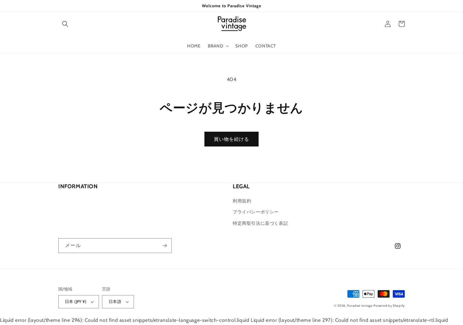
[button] (65, 24)
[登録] (164, 245)
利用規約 (242, 201)
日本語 (115, 301)
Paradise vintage (359, 306)
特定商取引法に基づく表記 (260, 223)
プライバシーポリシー (256, 212)
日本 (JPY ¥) (75, 301)
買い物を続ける (231, 139)
